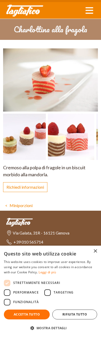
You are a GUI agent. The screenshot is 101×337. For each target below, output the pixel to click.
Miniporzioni (21, 205)
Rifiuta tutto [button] (74, 314)
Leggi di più (47, 272)
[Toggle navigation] (89, 10)
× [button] (95, 251)
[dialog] (50, 291)
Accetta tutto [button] (27, 314)
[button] (38, 233)
